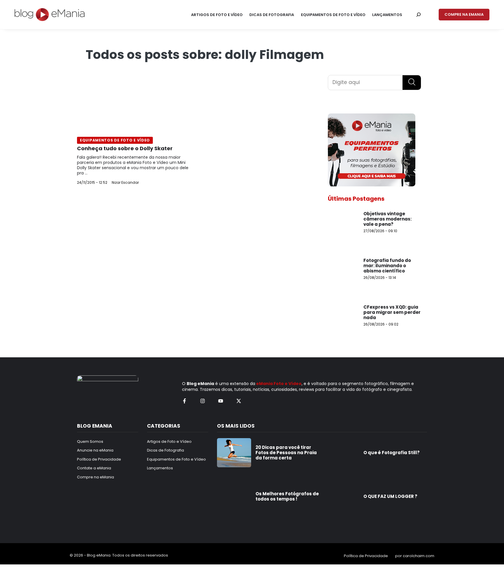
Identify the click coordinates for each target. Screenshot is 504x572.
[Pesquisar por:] (418, 14)
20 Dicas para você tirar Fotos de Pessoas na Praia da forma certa (286, 452)
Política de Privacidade (366, 556)
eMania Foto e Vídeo (279, 383)
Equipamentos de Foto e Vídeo (115, 140)
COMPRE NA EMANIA (464, 14)
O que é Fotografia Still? (391, 452)
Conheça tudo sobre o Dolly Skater (125, 148)
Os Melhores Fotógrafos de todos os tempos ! (287, 496)
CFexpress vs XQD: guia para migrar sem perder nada (392, 312)
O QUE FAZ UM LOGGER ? (390, 496)
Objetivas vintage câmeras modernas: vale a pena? (387, 219)
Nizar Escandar (125, 182)
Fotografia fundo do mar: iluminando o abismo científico (387, 265)
